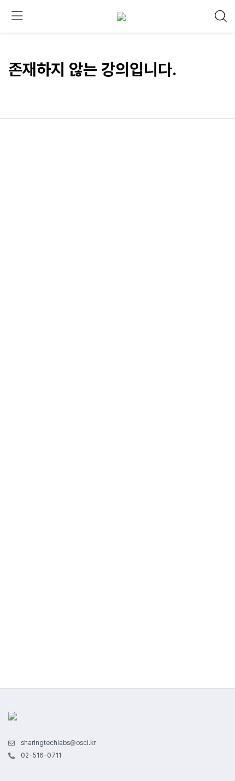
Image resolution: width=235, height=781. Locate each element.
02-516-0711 (41, 755)
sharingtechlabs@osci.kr (58, 743)
